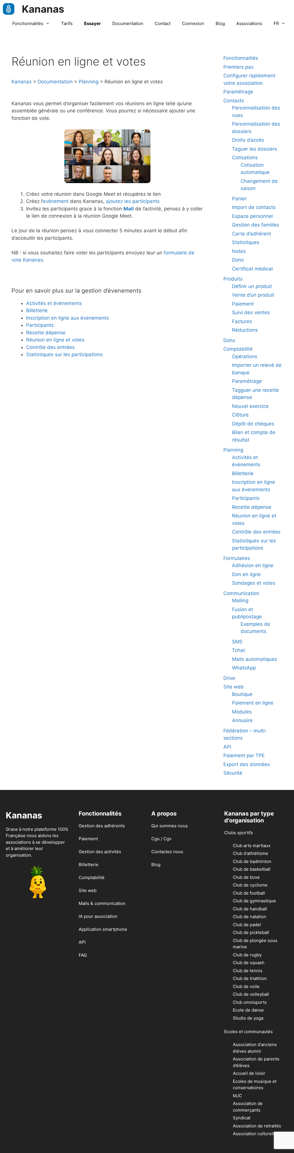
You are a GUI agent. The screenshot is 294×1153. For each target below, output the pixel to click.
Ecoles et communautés (248, 1031)
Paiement (243, 304)
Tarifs (67, 23)
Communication (241, 593)
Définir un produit (252, 286)
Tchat (238, 650)
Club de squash (248, 962)
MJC (237, 1095)
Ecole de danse (248, 1010)
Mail (128, 209)
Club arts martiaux (251, 845)
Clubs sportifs (238, 832)
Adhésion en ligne (252, 565)
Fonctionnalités (27, 23)
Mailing (240, 600)
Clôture (240, 415)
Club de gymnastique (254, 900)
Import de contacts (254, 207)
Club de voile (246, 986)
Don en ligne (246, 574)
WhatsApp (244, 668)
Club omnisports (250, 1002)
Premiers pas (238, 67)
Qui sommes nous (169, 825)
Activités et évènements (54, 303)
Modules (242, 712)
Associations (249, 23)
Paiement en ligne (252, 703)
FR (276, 23)
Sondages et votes (253, 583)
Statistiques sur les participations (64, 354)
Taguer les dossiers (254, 149)
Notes (239, 251)
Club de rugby (247, 955)
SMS (237, 641)
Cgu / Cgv (161, 838)
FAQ (83, 955)
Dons (238, 260)
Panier (239, 199)
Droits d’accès (248, 140)
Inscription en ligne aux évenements (67, 318)
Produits (233, 279)
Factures (242, 321)
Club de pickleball (251, 932)
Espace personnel (252, 216)
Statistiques (245, 242)
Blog (220, 23)
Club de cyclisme (250, 885)
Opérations (244, 356)
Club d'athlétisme (250, 853)
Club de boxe (246, 877)
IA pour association (98, 916)
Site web (233, 687)
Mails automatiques (254, 659)
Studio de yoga (248, 1018)
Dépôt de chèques (253, 424)
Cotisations (245, 157)
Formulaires (236, 558)
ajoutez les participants (133, 201)
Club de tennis (247, 970)
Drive (229, 678)
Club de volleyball (251, 994)
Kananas (43, 9)
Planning (233, 450)
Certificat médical (252, 269)
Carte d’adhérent (251, 234)
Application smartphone (103, 929)
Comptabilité (238, 349)
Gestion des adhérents (102, 825)
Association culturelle (255, 1133)
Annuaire (242, 720)
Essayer (92, 23)
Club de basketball (251, 869)
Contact (163, 23)
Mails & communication (102, 903)
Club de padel (247, 924)
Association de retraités (257, 1126)
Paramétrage (238, 92)
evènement (56, 201)
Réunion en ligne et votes (55, 340)
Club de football (249, 893)
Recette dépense (45, 332)
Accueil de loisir (249, 1073)
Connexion (193, 23)
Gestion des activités (100, 851)
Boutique (242, 694)
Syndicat (241, 1118)
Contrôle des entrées (50, 347)
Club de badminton (252, 861)
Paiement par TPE (244, 755)
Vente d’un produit (253, 295)
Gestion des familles (255, 225)
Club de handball (250, 909)
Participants (40, 325)
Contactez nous (167, 851)
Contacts (233, 100)
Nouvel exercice (250, 406)
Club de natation (249, 916)
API (227, 747)
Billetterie (37, 310)
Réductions (245, 330)
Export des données (246, 764)
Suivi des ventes (251, 312)
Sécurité (232, 773)
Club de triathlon (250, 978)
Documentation (127, 23)
